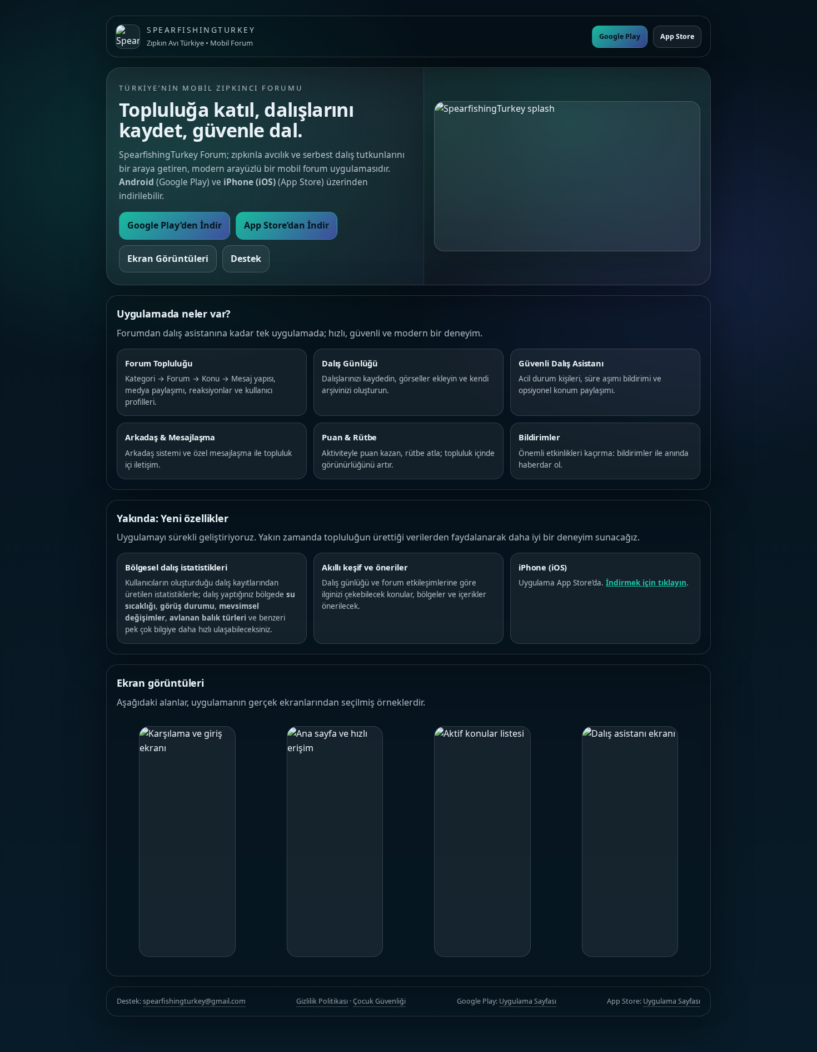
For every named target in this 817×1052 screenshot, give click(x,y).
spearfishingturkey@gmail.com (194, 1001)
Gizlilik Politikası (322, 1001)
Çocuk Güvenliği (379, 1001)
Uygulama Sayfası (527, 1001)
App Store (677, 36)
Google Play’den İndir (174, 225)
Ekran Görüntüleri (167, 258)
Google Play (619, 36)
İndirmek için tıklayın (646, 583)
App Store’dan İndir (286, 225)
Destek (246, 258)
